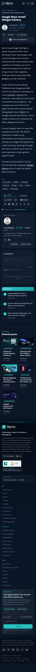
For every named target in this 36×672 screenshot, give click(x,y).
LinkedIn (9, 200)
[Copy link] (20, 204)
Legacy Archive (11, 10)
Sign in (6, 270)
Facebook (6, 185)
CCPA (14, 660)
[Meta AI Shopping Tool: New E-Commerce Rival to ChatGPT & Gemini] (9, 368)
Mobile (5, 189)
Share (12, 35)
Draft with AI (24, 195)
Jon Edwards (13, 25)
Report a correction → (20, 209)
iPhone (27, 185)
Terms (12, 658)
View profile (14, 244)
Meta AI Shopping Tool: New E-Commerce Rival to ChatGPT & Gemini (9, 382)
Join (19, 626)
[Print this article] (28, 204)
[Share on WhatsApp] (16, 204)
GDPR (27, 660)
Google (14, 185)
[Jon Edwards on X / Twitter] (5, 240)
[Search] (28, 3)
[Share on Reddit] (13, 204)
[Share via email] (24, 204)
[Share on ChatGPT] (5, 204)
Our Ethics (21, 480)
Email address (7, 617)
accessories (7, 182)
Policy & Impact (8, 348)
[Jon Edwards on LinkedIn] (9, 240)
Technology (13, 189)
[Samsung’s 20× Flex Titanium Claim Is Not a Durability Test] (26, 342)
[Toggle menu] (32, 3)
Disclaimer (25, 658)
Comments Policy (6, 660)
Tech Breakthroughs (26, 348)
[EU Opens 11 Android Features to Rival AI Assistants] (9, 342)
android (15, 182)
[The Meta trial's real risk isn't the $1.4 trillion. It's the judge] (26, 368)
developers (24, 182)
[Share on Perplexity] (9, 204)
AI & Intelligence (8, 374)
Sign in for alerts (26, 244)
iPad (21, 185)
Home (3, 10)
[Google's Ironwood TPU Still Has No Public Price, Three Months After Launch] (9, 395)
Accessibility (21, 660)
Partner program (22, 609)
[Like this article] (4, 35)
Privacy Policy (5, 658)
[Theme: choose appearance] (24, 3)
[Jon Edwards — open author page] (5, 27)
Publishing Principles (10, 480)
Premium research (9, 609)
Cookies (18, 658)
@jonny (6, 230)
